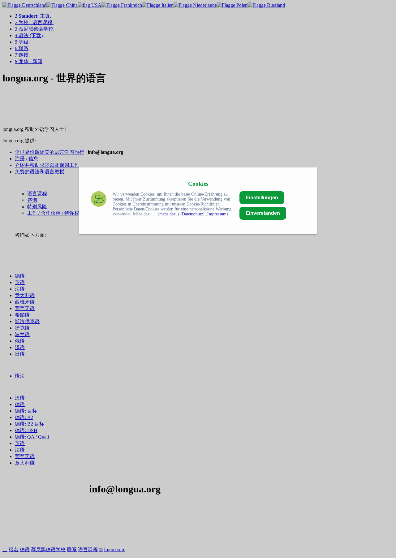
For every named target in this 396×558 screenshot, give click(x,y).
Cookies (198, 183)
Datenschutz (192, 214)
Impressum (216, 214)
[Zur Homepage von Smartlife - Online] (98, 199)
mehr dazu (168, 214)
